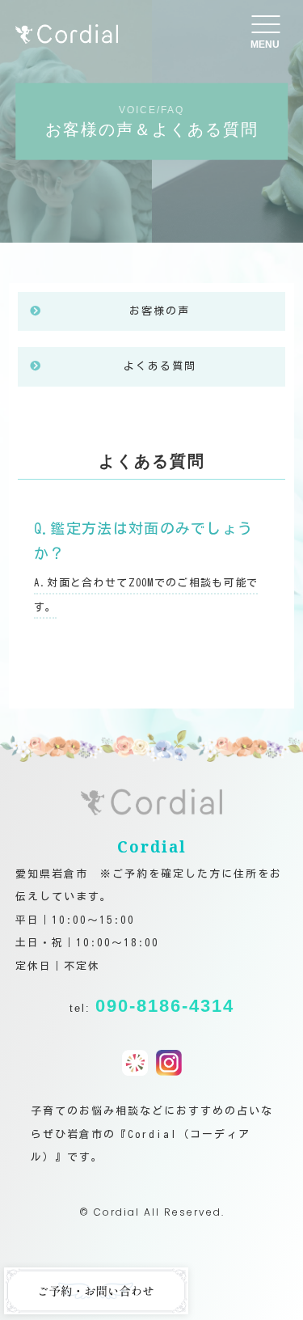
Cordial (117, 1212)
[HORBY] (135, 1063)
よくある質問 (160, 366)
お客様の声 (159, 311)
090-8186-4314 (164, 1006)
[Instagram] (169, 1063)
